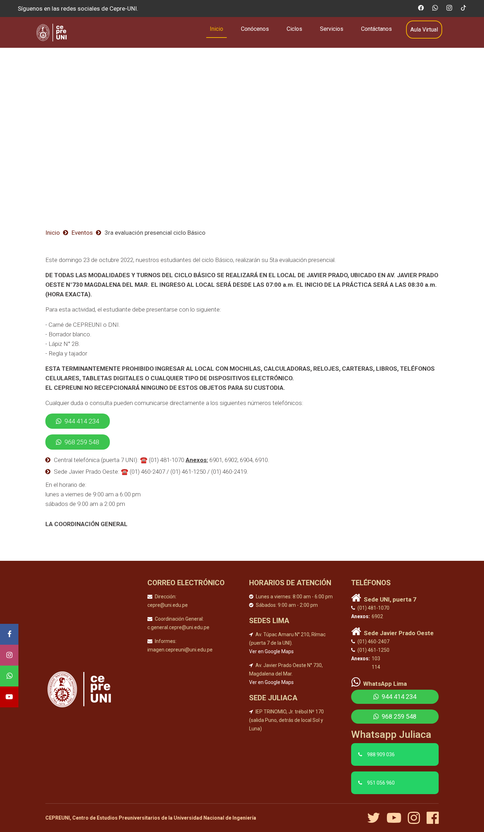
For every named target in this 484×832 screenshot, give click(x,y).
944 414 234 (81, 421)
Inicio (216, 28)
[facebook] (433, 818)
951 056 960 (381, 783)
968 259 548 (81, 442)
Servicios (331, 28)
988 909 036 (381, 754)
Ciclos (294, 28)
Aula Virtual (424, 29)
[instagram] (416, 818)
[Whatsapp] (9, 676)
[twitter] (376, 818)
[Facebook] (9, 634)
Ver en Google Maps (271, 651)
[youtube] (396, 818)
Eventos (82, 232)
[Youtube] (9, 696)
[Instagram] (9, 655)
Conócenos (255, 28)
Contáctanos (376, 28)
